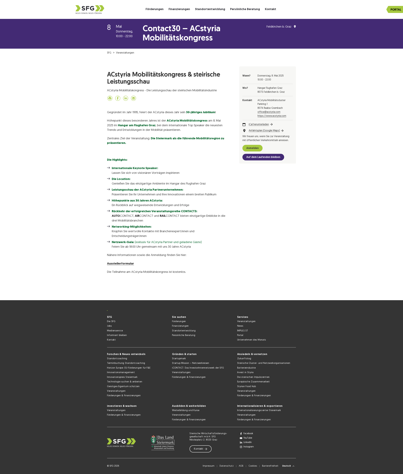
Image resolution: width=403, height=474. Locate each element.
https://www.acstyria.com (272, 116)
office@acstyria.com (269, 112)
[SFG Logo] (90, 9)
